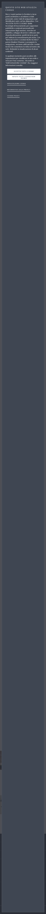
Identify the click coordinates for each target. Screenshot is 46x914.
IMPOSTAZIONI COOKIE (16, 83)
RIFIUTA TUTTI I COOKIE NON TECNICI (23, 77)
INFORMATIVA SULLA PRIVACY (18, 89)
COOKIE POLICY (13, 96)
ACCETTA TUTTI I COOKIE (24, 71)
